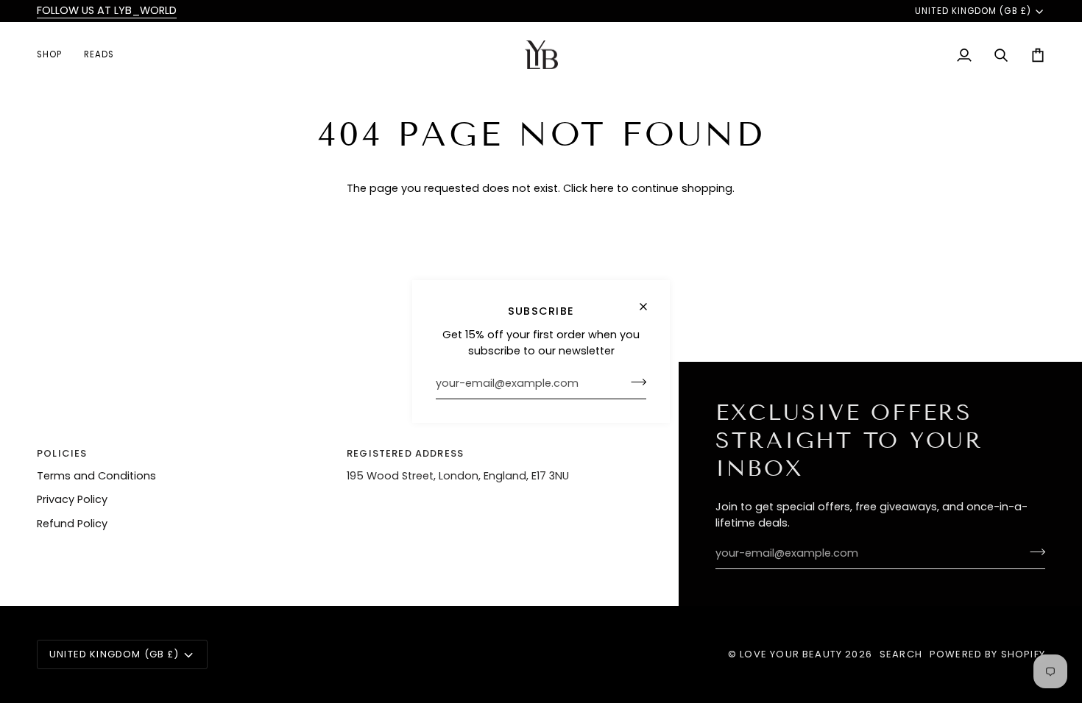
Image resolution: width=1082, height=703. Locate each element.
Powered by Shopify (987, 654)
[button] (55, 55)
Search (901, 654)
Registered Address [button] (405, 453)
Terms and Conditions (96, 475)
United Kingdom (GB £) (973, 11)
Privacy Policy (72, 499)
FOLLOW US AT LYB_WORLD (107, 10)
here (602, 188)
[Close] (649, 306)
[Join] (634, 381)
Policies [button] (62, 453)
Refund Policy (72, 523)
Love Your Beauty (792, 654)
